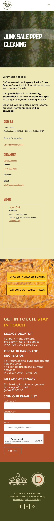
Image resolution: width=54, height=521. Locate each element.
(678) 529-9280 (10, 168)
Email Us (31, 344)
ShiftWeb (18, 499)
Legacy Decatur (10, 160)
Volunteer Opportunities (13, 144)
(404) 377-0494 (14, 372)
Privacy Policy (33, 499)
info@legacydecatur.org (14, 185)
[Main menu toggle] (49, 5)
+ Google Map (14, 220)
